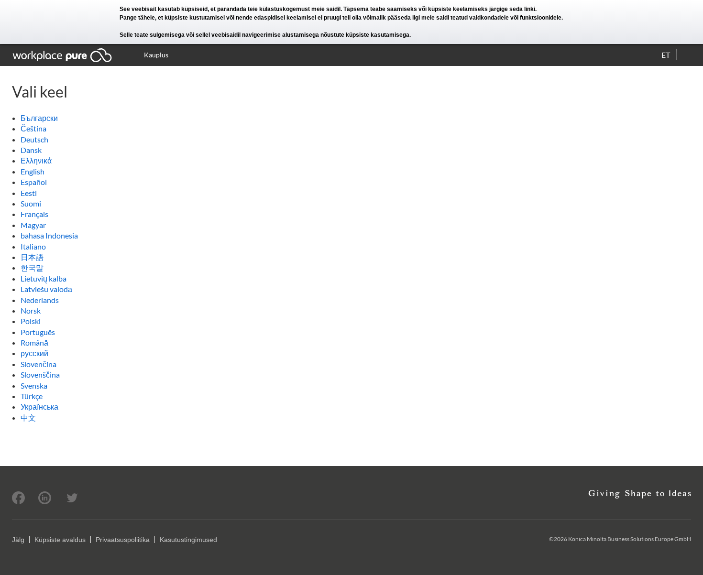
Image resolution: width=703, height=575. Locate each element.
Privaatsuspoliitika (123, 539)
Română (34, 342)
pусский (34, 353)
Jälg (18, 539)
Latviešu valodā (46, 288)
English (32, 171)
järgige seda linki (512, 9)
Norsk (31, 310)
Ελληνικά (36, 160)
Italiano (33, 246)
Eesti (29, 192)
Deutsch (34, 139)
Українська (39, 406)
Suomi (31, 203)
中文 (28, 417)
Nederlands (40, 299)
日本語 (32, 256)
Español (34, 181)
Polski (31, 320)
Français (34, 213)
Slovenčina (38, 364)
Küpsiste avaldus (60, 539)
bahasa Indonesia (49, 235)
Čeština (33, 128)
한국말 (32, 267)
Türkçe (32, 396)
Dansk (31, 149)
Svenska (34, 385)
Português (38, 331)
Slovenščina (40, 374)
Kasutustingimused (188, 539)
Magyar (33, 224)
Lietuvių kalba (43, 278)
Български (39, 117)
